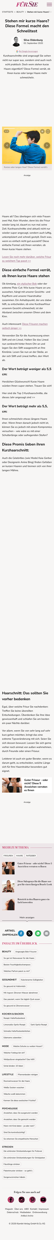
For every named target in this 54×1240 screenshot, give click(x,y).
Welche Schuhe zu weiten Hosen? (27, 1046)
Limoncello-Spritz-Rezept (14, 1024)
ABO (26, 1209)
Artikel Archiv (27, 1215)
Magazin (9, 1209)
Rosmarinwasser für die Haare (17, 1081)
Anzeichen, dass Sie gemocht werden (20, 1119)
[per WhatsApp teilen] (38, 933)
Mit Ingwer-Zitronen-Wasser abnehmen (21, 992)
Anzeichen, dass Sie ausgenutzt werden (21, 1113)
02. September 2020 (33, 43)
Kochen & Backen (13, 1013)
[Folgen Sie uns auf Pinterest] (32, 1200)
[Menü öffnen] (49, 4)
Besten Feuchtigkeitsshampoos (17, 964)
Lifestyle (8, 1074)
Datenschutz (13, 1212)
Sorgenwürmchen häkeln (14, 1177)
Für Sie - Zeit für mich (27, 4)
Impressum (44, 1209)
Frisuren (8, 855)
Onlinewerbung (39, 1212)
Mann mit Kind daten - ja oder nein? (19, 1126)
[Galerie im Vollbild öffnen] (48, 131)
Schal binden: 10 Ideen (13, 1066)
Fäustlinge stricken (12, 1164)
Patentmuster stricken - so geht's (18, 1170)
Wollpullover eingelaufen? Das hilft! (19, 1059)
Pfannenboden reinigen (28, 1074)
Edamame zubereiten (12, 1037)
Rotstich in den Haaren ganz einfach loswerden (34, 901)
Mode (5, 1046)
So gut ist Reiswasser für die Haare (19, 958)
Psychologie (10, 1108)
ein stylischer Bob (27, 283)
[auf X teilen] (29, 933)
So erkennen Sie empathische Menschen (21, 1139)
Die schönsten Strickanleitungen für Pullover (23, 1151)
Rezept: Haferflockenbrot (14, 1018)
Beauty (6, 951)
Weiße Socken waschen (14, 1087)
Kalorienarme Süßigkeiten (32, 980)
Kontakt (33, 1209)
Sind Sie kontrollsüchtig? (14, 1132)
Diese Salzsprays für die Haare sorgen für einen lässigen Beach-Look (35, 883)
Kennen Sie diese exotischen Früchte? (20, 1100)
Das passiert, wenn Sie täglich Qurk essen (22, 999)
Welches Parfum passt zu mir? (17, 971)
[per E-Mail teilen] (46, 933)
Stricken (7, 1146)
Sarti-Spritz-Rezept (39, 1024)
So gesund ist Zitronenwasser (16, 1005)
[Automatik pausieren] (42, 131)
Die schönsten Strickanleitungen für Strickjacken (24, 1157)
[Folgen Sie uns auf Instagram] (21, 1200)
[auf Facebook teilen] (21, 933)
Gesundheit (9, 979)
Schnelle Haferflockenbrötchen (17, 1031)
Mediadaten (25, 1212)
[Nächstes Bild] (47, 145)
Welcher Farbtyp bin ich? (14, 1052)
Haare (19, 855)
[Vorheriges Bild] (7, 145)
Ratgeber (31, 855)
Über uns (18, 1209)
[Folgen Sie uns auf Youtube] (43, 1200)
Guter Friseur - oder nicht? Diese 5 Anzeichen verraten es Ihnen (36, 785)
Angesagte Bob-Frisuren (26, 951)
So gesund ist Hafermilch (14, 986)
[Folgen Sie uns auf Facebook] (11, 1200)
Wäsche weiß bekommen (14, 1094)
